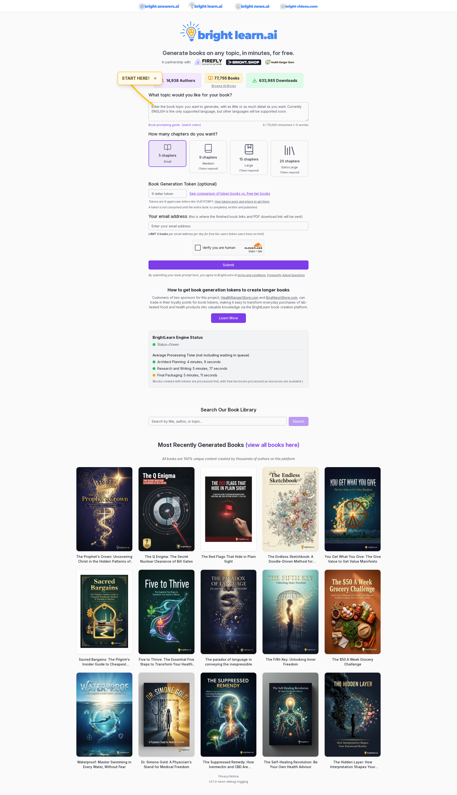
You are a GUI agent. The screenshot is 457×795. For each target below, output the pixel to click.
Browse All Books (224, 86)
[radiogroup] (228, 158)
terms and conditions (252, 275)
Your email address (226, 216)
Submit (228, 265)
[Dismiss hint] (155, 78)
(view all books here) (272, 444)
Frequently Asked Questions (286, 275)
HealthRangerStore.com (239, 297)
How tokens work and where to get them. (242, 201)
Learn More (228, 318)
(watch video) (191, 125)
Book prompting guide (164, 125)
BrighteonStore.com (281, 297)
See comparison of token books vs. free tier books (229, 193)
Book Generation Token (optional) (183, 183)
